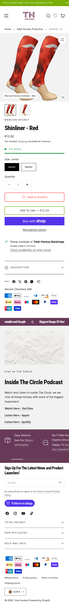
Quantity (10, 176)
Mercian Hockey (17, 119)
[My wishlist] (55, 16)
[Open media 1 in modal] (62, 40)
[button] (6, 15)
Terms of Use (44, 491)
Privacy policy (30, 577)
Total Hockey (21, 600)
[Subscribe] (59, 482)
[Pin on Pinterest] (26, 281)
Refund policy (11, 577)
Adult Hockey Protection (30, 29)
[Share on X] (20, 281)
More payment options (34, 229)
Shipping (22, 141)
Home (8, 29)
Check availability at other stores (30, 249)
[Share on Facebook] (14, 281)
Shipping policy (12, 583)
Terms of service (49, 577)
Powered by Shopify (39, 600)
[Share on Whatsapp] (32, 281)
